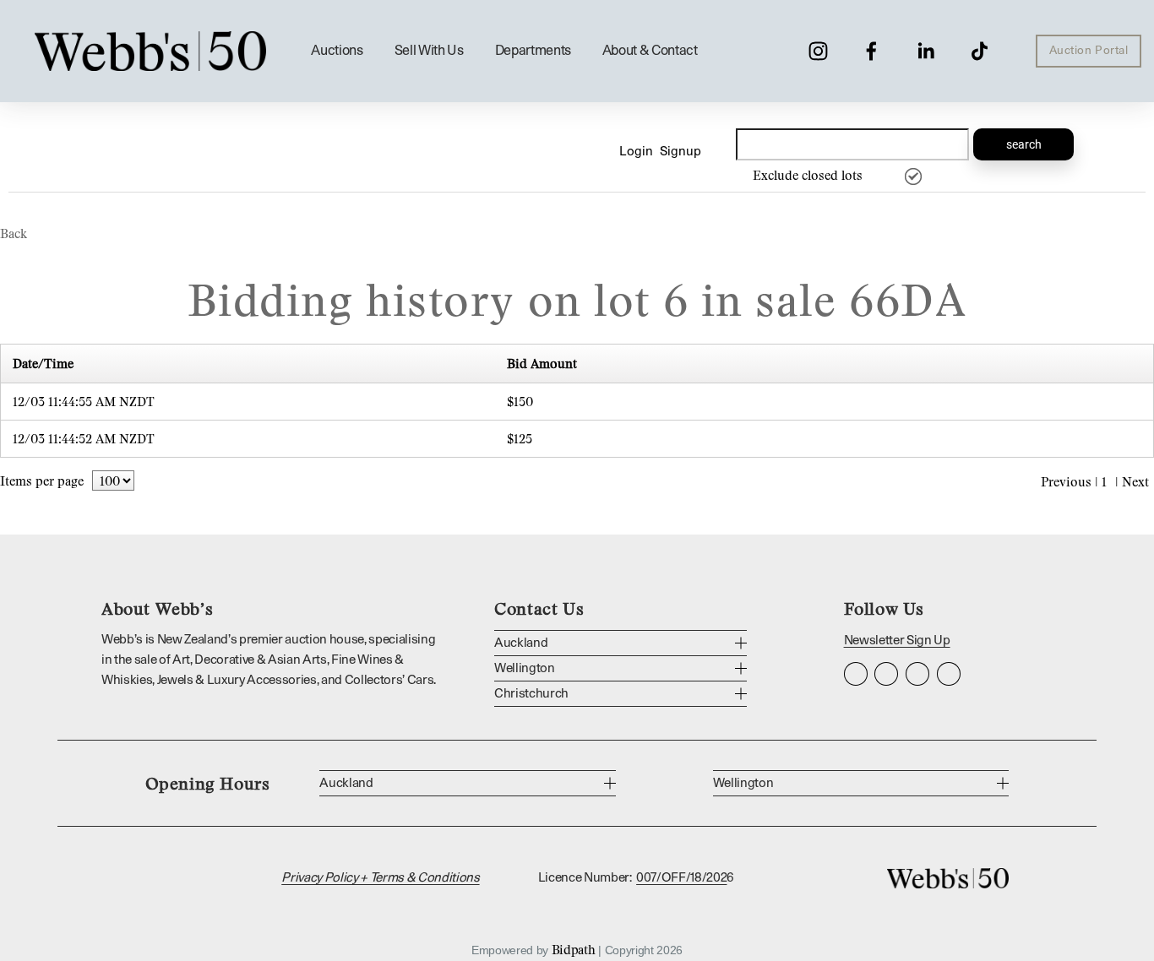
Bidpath (574, 949)
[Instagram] (818, 51)
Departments (533, 50)
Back (13, 233)
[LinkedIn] (925, 51)
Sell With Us (429, 50)
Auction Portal (1088, 51)
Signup (680, 151)
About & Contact (650, 50)
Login (636, 151)
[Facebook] (871, 51)
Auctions (336, 50)
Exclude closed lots (808, 174)
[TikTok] (979, 51)
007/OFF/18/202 (681, 877)
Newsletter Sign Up (897, 640)
